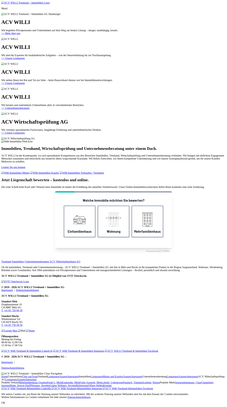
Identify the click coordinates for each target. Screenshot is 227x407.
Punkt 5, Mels (54, 382)
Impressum (7, 290)
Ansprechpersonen (69, 376)
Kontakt (107, 385)
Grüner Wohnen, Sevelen (63, 385)
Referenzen (82, 385)
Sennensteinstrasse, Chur (188, 382)
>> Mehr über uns (10, 33)
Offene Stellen (95, 385)
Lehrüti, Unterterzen (112, 382)
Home (4, 376)
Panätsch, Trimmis (132, 382)
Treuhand (6, 261)
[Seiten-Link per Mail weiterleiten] (30, 330)
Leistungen (53, 376)
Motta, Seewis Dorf (20, 385)
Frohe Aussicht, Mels (90, 382)
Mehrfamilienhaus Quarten (33, 382)
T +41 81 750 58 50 (11, 325)
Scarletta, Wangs (151, 382)
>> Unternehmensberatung (15, 108)
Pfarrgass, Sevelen (40, 385)
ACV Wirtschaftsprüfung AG (65, 261)
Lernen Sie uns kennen (13, 167)
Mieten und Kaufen (112, 376)
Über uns (27, 376)
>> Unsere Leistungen (13, 58)
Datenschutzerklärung (27, 290)
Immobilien (18, 261)
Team (35, 376)
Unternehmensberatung (37, 261)
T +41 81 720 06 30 (11, 310)
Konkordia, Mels (70, 382)
